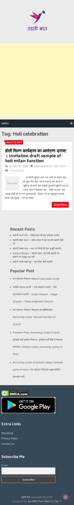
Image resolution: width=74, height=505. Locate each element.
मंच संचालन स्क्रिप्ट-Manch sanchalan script (36, 278)
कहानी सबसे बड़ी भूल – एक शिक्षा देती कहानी (32, 261)
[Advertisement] (37, 80)
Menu (5, 123)
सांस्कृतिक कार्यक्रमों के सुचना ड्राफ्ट (50, 166)
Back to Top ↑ (53, 501)
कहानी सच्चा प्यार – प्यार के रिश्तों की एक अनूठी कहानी (37, 248)
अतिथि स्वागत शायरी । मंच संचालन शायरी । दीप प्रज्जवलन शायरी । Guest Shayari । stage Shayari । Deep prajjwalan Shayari (35, 294)
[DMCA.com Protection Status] (14, 395)
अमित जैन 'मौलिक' (21, 166)
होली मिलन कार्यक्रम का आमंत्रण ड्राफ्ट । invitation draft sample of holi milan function (35, 155)
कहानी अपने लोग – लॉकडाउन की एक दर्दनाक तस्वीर (36, 235)
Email (4, 465)
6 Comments (17, 170)
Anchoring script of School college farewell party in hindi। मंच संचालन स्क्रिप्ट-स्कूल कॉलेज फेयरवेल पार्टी (38, 369)
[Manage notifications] (65, 497)
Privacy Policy (9, 438)
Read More (60, 205)
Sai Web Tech (36, 501)
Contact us (7, 443)
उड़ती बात (25, 497)
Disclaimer (7, 433)
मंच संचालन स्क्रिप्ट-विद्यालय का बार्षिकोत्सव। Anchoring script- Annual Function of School (34, 317)
